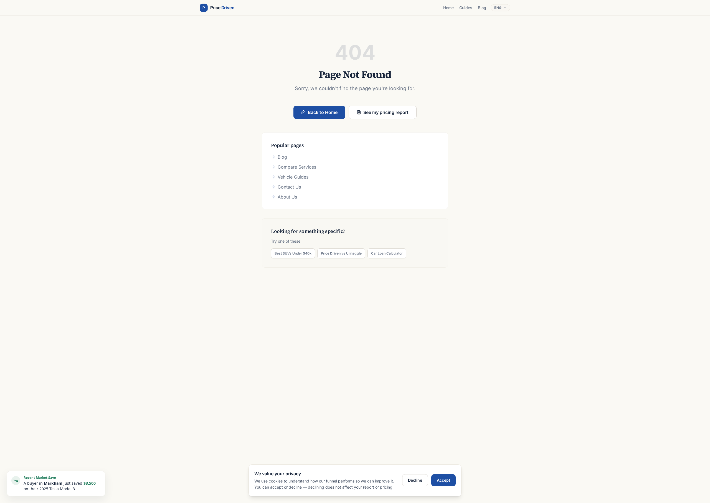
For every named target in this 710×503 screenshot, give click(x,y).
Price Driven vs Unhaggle (341, 253)
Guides (465, 7)
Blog (482, 7)
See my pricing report (386, 112)
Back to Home (323, 112)
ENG (498, 8)
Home (448, 7)
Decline (415, 480)
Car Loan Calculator (387, 253)
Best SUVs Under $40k (293, 253)
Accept (443, 480)
